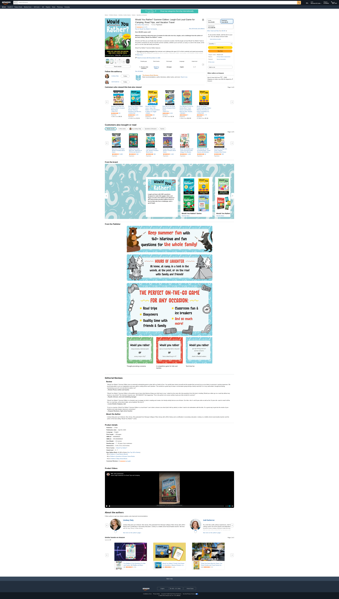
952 (137, 154)
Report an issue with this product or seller (148, 57)
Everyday (67, 7)
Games (133, 15)
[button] (3, 7)
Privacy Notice (156, 594)
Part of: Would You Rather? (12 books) (146, 29)
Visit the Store (185, 215)
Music (53, 7)
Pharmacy (60, 7)
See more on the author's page (131, 532)
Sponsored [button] (107, 539)
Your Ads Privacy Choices (189, 594)
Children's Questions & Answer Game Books (122, 456)
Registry (48, 7)
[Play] (106, 506)
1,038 (189, 154)
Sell (43, 7)
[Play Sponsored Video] (169, 552)
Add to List (212, 67)
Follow (125, 76)
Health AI (10, 7)
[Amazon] (6, 2)
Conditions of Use (147, 594)
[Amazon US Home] (146, 589)
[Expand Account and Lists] (321, 3)
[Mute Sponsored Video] (144, 559)
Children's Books (113, 15)
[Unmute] (232, 506)
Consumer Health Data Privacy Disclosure (171, 594)
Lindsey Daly (140, 24)
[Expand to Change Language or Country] (308, 3)
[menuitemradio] (230, 506)
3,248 (121, 154)
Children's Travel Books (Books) (119, 454)
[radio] (213, 21)
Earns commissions (119, 473)
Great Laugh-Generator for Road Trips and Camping (125, 475)
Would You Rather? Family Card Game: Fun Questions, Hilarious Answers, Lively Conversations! (173, 564)
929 (223, 154)
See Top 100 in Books (134, 452)
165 (154, 154)
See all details (139, 71)
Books (106, 15)
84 (205, 154)
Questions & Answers (142, 15)
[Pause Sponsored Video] (144, 555)
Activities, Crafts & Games (124, 15)
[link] (118, 108)
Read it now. (184, 77)
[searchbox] (157, 2)
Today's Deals (18, 7)
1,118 (172, 154)
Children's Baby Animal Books (119, 458)
